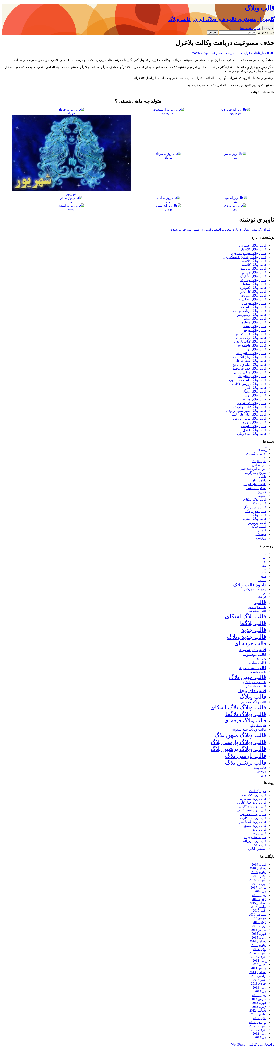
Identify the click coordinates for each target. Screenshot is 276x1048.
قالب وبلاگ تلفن (255, 387)
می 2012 (260, 1037)
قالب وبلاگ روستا (254, 395)
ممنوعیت (216, 53)
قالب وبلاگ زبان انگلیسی (249, 357)
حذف (238, 53)
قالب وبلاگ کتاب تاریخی (250, 341)
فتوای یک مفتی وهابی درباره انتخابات (248, 229)
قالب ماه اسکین (258, 672)
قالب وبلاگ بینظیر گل (251, 376)
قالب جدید (253, 630)
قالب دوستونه (254, 654)
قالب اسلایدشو (257, 610)
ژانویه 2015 (259, 937)
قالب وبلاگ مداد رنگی (251, 434)
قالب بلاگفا (259, 503)
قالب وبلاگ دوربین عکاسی (248, 384)
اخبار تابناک (260, 53)
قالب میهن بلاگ (255, 511)
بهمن (168, 209)
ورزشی (261, 538)
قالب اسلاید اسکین (256, 607)
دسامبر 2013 (257, 972)
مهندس (261, 771)
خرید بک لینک (257, 791)
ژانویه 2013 (259, 1006)
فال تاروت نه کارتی (253, 814)
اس (263, 557)
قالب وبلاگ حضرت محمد (249, 368)
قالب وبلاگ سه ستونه (249, 729)
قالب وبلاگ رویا (255, 349)
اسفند (71, 209)
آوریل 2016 (259, 895)
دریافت (229, 53)
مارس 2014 (258, 968)
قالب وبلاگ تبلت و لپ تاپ (248, 407)
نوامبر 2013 (258, 976)
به (265, 569)
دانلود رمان (259, 480)
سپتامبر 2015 (257, 914)
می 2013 (260, 991)
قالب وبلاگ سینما (254, 284)
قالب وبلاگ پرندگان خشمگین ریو (244, 257)
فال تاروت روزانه (254, 841)
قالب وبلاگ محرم (254, 399)
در (264, 593)
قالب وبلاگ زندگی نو (252, 299)
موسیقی (260, 534)
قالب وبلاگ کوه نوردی (251, 403)
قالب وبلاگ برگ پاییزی (251, 337)
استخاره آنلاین (257, 848)
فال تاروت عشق (255, 825)
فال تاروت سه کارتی (252, 798)
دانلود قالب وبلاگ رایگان (255, 589)
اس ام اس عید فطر (253, 468)
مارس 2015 (258, 929)
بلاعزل (249, 53)
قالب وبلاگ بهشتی (254, 272)
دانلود (262, 476)
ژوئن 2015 (259, 922)
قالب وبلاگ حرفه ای (245, 720)
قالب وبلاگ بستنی (254, 326)
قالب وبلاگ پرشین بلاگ (238, 749)
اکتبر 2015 (259, 910)
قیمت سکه (259, 526)
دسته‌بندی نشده (256, 488)
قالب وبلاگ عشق (254, 430)
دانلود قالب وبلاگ (249, 584)
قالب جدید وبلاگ (246, 637)
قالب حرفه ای (250, 643)
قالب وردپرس (256, 522)
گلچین (262, 530)
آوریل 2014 (259, 964)
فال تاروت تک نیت (254, 795)
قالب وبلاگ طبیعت (253, 307)
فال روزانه (259, 833)
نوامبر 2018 (258, 872)
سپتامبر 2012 (257, 1022)
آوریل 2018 (259, 883)
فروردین (235, 113)
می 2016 (260, 891)
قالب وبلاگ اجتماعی (252, 245)
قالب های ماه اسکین (255, 686)
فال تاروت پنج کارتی (252, 806)
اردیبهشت (168, 113)
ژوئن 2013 (259, 987)
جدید (264, 573)
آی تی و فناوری (256, 453)
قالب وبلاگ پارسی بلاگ (238, 742)
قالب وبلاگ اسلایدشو (253, 702)
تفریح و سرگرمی (255, 472)
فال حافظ (259, 845)
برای (264, 565)
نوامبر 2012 (258, 1014)
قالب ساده (257, 663)
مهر (235, 201)
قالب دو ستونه (252, 649)
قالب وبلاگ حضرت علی (250, 360)
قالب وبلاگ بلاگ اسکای (238, 707)
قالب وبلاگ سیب (255, 318)
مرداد (168, 157)
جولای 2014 (258, 956)
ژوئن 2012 (259, 1033)
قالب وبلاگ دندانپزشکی (250, 353)
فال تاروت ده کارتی (253, 818)
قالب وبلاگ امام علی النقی (248, 414)
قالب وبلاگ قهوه (255, 330)
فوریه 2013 (259, 1003)
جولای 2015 (258, 918)
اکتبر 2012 (259, 1018)
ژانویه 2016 (259, 899)
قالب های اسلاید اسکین (254, 682)
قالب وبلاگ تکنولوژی (252, 287)
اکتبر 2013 (259, 979)
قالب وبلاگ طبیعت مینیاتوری (247, 380)
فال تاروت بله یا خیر (253, 821)
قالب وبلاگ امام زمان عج (249, 364)
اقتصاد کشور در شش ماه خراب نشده (194, 229)
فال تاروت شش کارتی (251, 810)
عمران (261, 492)
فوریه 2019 (259, 864)
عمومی (261, 495)
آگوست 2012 (257, 1026)
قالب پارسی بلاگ (245, 755)
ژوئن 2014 (259, 960)
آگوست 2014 (257, 953)
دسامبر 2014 (257, 941)
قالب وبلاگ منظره (254, 322)
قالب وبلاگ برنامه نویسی (249, 311)
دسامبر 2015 (257, 903)
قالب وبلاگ (258, 515)
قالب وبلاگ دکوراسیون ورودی (246, 410)
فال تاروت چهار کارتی (251, 802)
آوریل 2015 (259, 926)
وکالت (203, 53)
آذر (71, 201)
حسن (263, 576)
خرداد (71, 113)
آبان (168, 201)
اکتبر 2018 (259, 876)
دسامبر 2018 (257, 868)
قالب (260, 602)
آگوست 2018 (257, 880)
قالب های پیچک (252, 690)
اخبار (263, 457)
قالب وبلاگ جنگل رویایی (250, 372)
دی (235, 209)
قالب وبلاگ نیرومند (253, 268)
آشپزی (261, 449)
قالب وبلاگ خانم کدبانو (251, 334)
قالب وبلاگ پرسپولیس (251, 314)
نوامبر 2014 (258, 945)
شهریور (71, 194)
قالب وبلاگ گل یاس (253, 291)
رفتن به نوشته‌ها (251, 28)
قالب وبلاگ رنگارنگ (253, 276)
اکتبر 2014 (259, 949)
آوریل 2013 (259, 995)
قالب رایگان (261, 659)
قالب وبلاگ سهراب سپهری (248, 253)
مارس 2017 (258, 887)
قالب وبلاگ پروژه (254, 422)
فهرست (268, 28)
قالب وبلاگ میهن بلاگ (240, 735)
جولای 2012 (258, 1029)
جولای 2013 (258, 983)
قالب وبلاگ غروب (254, 303)
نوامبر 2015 (258, 906)
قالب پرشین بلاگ (254, 507)
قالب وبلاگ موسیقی (252, 280)
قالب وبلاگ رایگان (258, 725)
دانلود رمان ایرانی (254, 484)
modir (195, 53)
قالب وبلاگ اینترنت (253, 295)
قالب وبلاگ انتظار (254, 391)
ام (264, 561)
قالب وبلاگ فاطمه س (251, 345)
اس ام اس (259, 465)
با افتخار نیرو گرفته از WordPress (252, 1044)
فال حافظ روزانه (255, 837)
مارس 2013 (258, 999)
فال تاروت (259, 829)
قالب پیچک (259, 767)
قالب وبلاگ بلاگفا (245, 714)
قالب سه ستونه (252, 667)
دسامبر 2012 (257, 1010)
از (265, 554)
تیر (235, 157)
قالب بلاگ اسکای (254, 499)
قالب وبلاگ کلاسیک (253, 249)
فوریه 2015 (259, 933)
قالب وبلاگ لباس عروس (249, 418)
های (263, 775)
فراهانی (261, 596)
